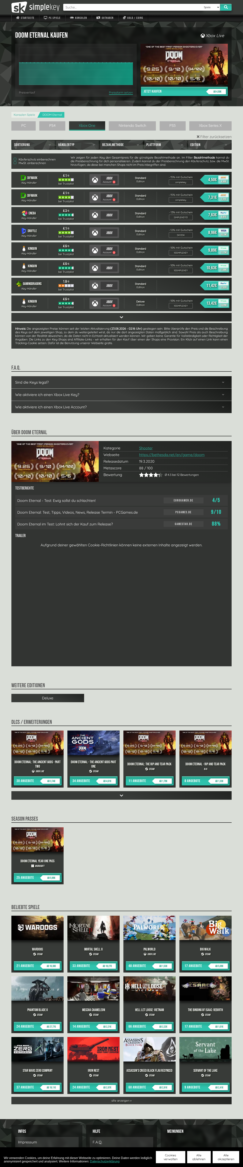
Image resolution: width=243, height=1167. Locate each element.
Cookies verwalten (171, 1157)
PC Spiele (54, 18)
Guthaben (107, 18)
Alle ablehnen (198, 1157)
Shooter (146, 448)
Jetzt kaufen (182, 91)
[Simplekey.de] (35, 7)
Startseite (27, 18)
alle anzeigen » (121, 1100)
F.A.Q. (97, 1142)
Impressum (27, 1142)
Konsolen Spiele (24, 115)
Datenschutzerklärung (105, 1161)
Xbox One (87, 125)
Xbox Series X (210, 125)
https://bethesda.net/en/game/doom (172, 454)
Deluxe (47, 698)
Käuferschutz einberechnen (37, 159)
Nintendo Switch (132, 125)
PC (23, 125)
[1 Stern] (141, 474)
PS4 (52, 125)
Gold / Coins (135, 18)
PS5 (172, 125)
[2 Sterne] (144, 474)
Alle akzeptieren (226, 1157)
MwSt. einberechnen (32, 163)
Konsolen (80, 18)
